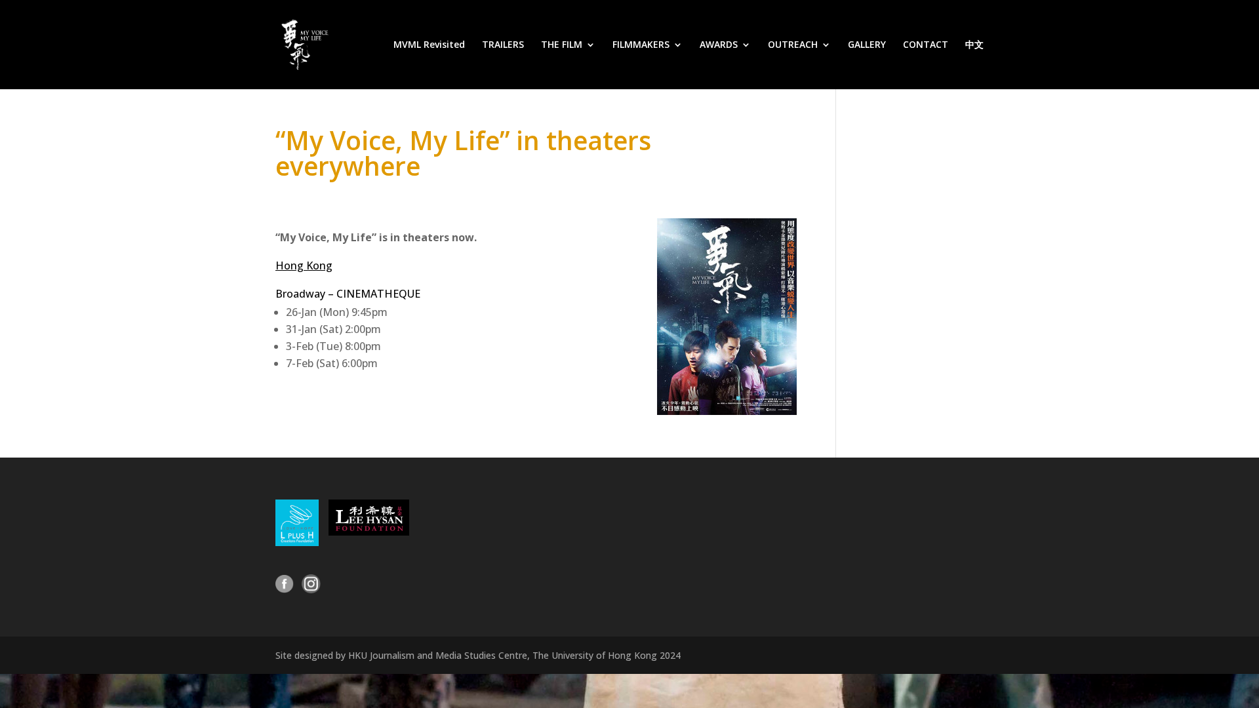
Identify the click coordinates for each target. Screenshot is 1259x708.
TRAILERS (503, 45)
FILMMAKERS (640, 45)
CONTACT (925, 45)
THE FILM (561, 45)
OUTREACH (793, 45)
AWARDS (719, 45)
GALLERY (867, 45)
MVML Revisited (429, 45)
